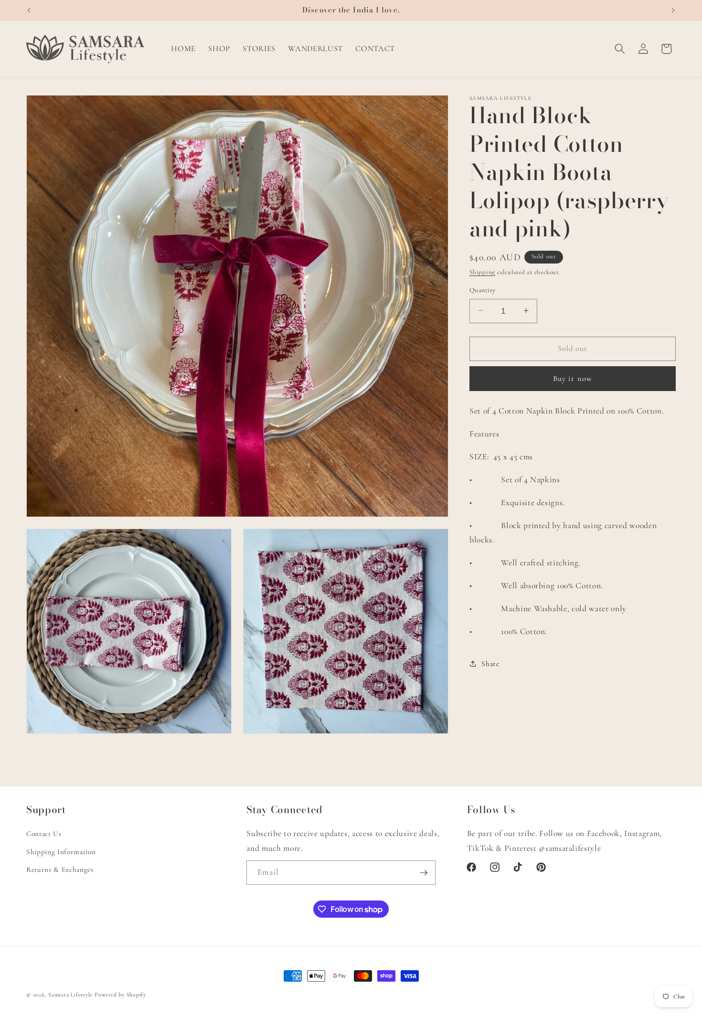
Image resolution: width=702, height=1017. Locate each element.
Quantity (482, 290)
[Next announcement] (673, 10)
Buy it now (572, 378)
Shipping (482, 271)
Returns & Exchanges (60, 869)
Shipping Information (61, 852)
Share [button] (490, 663)
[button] (619, 48)
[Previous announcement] (29, 10)
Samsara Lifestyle (70, 994)
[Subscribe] (423, 872)
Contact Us (44, 833)
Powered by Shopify (120, 994)
